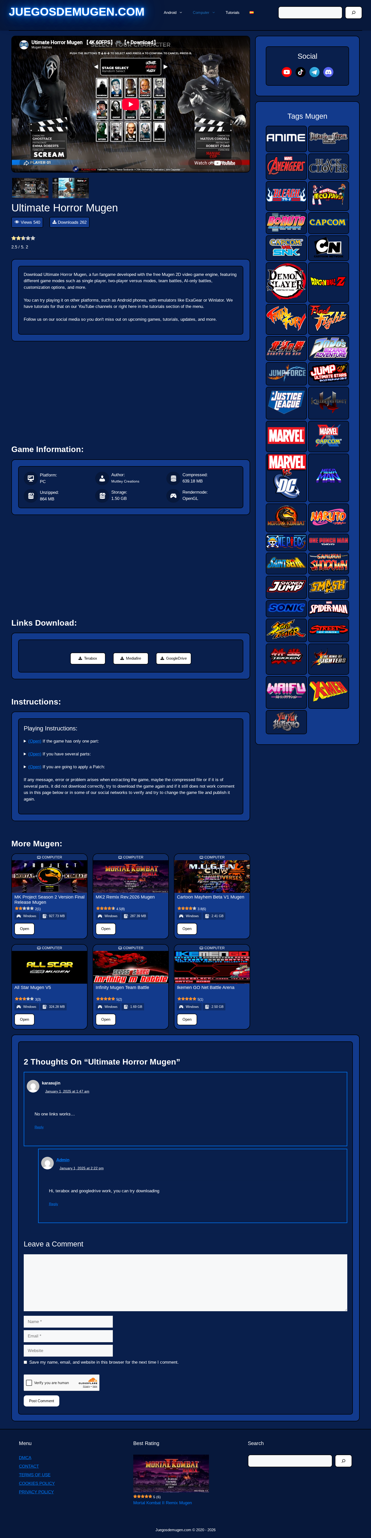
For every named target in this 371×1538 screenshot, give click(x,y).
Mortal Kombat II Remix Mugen (162, 1502)
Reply (39, 1127)
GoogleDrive (176, 658)
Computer (201, 12)
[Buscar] (353, 12)
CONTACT (29, 1466)
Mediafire (133, 658)
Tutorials (233, 12)
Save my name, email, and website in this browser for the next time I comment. (104, 1362)
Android (170, 12)
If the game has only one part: (63, 741)
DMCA (25, 1457)
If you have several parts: (59, 754)
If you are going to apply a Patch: (66, 766)
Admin (62, 1160)
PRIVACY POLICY (36, 1492)
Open (24, 928)
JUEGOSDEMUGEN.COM (76, 11)
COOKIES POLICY (37, 1483)
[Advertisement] (130, 391)
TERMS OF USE (34, 1474)
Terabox (90, 658)
